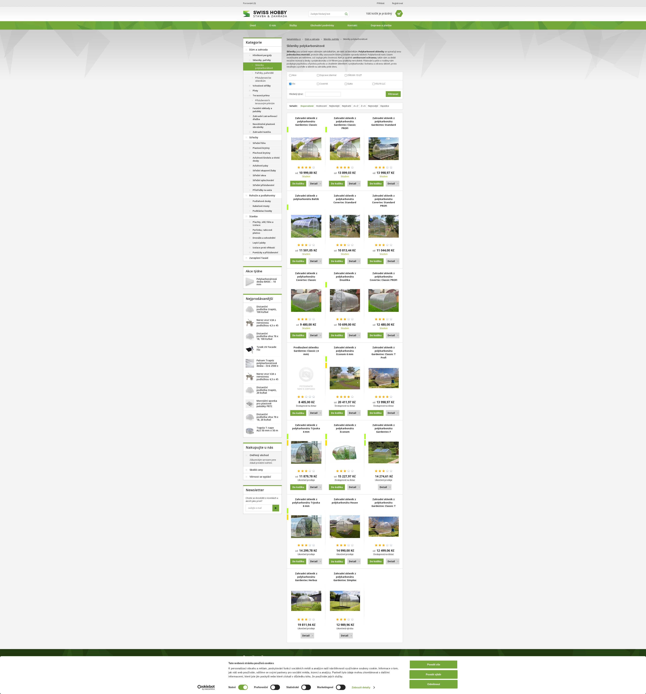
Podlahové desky (262, 201)
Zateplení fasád (258, 257)
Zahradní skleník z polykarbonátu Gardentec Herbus (306, 577)
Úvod (253, 25)
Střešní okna (259, 175)
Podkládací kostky (262, 210)
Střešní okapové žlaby (264, 170)
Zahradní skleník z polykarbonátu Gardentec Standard (383, 121)
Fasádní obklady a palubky (262, 110)
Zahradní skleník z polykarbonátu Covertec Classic (306, 277)
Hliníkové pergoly (262, 55)
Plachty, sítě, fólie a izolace (263, 223)
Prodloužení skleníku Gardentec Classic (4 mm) (306, 351)
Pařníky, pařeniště (264, 72)
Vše (293, 83)
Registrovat (397, 3)
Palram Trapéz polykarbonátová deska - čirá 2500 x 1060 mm (267, 364)
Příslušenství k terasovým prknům (265, 102)
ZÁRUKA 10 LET (354, 75)
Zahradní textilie (262, 131)
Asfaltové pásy (260, 165)
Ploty (255, 90)
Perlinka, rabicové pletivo (262, 231)
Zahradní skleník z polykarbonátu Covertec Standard (344, 199)
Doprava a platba (381, 25)
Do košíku (298, 183)
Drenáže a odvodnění (264, 237)
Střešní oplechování (263, 180)
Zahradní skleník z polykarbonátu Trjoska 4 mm (306, 428)
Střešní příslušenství (263, 185)
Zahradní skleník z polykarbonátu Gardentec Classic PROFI (345, 123)
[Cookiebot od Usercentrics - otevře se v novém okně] (206, 687)
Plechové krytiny (261, 152)
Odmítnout (433, 684)
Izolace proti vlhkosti (264, 247)
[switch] (275, 687)
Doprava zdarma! (328, 75)
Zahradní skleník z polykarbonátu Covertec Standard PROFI (383, 200)
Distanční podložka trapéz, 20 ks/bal (267, 390)
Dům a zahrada (312, 39)
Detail (313, 183)
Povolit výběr (433, 674)
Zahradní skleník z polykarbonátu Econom (345, 428)
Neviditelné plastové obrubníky (264, 126)
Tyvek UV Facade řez (266, 348)
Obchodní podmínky (322, 25)
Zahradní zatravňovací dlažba (265, 118)
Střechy (253, 137)
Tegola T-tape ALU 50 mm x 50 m (267, 429)
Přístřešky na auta (262, 190)
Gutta (350, 83)
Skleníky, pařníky (331, 39)
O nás (272, 25)
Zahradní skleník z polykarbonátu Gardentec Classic (306, 121)
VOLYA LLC (380, 83)
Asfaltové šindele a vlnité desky (266, 159)
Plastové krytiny (261, 147)
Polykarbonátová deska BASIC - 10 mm (267, 281)
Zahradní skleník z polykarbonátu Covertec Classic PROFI (383, 277)
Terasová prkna (261, 95)
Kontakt (352, 25)
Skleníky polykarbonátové (264, 66)
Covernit (324, 83)
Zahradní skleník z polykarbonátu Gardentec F (383, 428)
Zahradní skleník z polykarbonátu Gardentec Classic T (383, 503)
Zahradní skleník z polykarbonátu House (345, 501)
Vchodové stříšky (262, 85)
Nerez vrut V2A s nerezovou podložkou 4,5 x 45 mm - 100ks (267, 378)
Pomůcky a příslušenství (265, 252)
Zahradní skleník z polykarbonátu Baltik (306, 197)
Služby (293, 25)
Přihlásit (380, 3)
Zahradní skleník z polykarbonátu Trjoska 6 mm (306, 503)
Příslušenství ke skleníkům (263, 79)
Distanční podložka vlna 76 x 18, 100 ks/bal (267, 336)
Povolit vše (433, 664)
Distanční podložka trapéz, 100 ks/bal (267, 309)
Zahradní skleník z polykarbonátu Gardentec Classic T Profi (383, 352)
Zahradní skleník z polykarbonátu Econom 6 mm (345, 351)
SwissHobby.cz (294, 39)
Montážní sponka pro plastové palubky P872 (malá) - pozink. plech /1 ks (267, 406)
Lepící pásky (259, 242)
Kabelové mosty (261, 205)
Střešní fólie (259, 143)
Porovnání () (249, 3)
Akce (294, 75)
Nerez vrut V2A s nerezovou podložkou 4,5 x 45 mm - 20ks (267, 324)
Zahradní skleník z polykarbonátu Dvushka (345, 277)
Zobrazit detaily (361, 687)
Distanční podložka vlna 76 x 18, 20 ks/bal (267, 417)
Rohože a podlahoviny (262, 195)
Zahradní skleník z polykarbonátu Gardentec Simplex (344, 577)
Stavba (253, 216)
